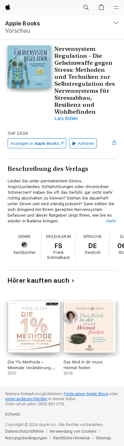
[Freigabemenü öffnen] (114, 143)
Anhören (86, 143)
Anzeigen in (34, 143)
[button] (85, 7)
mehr (111, 221)
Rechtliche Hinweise (71, 438)
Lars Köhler (66, 118)
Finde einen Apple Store (86, 394)
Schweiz (12, 414)
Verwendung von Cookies (72, 431)
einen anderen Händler (26, 399)
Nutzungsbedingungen (26, 438)
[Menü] (116, 7)
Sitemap (103, 438)
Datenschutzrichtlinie (24, 431)
